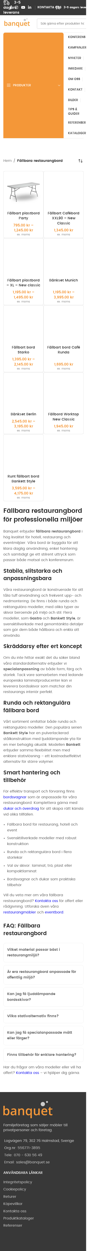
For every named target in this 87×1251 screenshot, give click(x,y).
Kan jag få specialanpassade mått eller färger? (39, 1060)
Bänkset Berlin (23, 414)
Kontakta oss (46, 901)
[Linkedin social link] (30, 7)
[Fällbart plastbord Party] (23, 191)
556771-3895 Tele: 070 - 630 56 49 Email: (23, 1185)
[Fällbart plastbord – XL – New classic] (23, 258)
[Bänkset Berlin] (23, 392)
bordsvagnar (15, 797)
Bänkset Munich (63, 280)
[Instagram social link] (17, 7)
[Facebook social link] (11, 7)
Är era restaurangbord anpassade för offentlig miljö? (41, 999)
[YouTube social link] (23, 7)
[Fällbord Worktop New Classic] (63, 392)
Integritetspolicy (17, 1212)
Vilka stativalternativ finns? (33, 1040)
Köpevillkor (13, 1234)
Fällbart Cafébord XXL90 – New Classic (63, 218)
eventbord (54, 912)
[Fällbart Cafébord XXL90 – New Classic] (63, 191)
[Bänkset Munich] (63, 258)
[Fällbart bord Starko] (23, 325)
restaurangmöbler (19, 912)
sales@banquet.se (33, 1192)
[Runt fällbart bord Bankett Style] (23, 454)
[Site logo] (16, 23)
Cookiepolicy (14, 1219)
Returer (9, 1226)
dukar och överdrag (21, 808)
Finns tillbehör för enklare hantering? (41, 1079)
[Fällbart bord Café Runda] (63, 325)
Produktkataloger (18, 1248)
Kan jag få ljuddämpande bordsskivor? (31, 1021)
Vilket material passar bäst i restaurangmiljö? (33, 977)
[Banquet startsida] (27, 1140)
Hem (7, 161)
